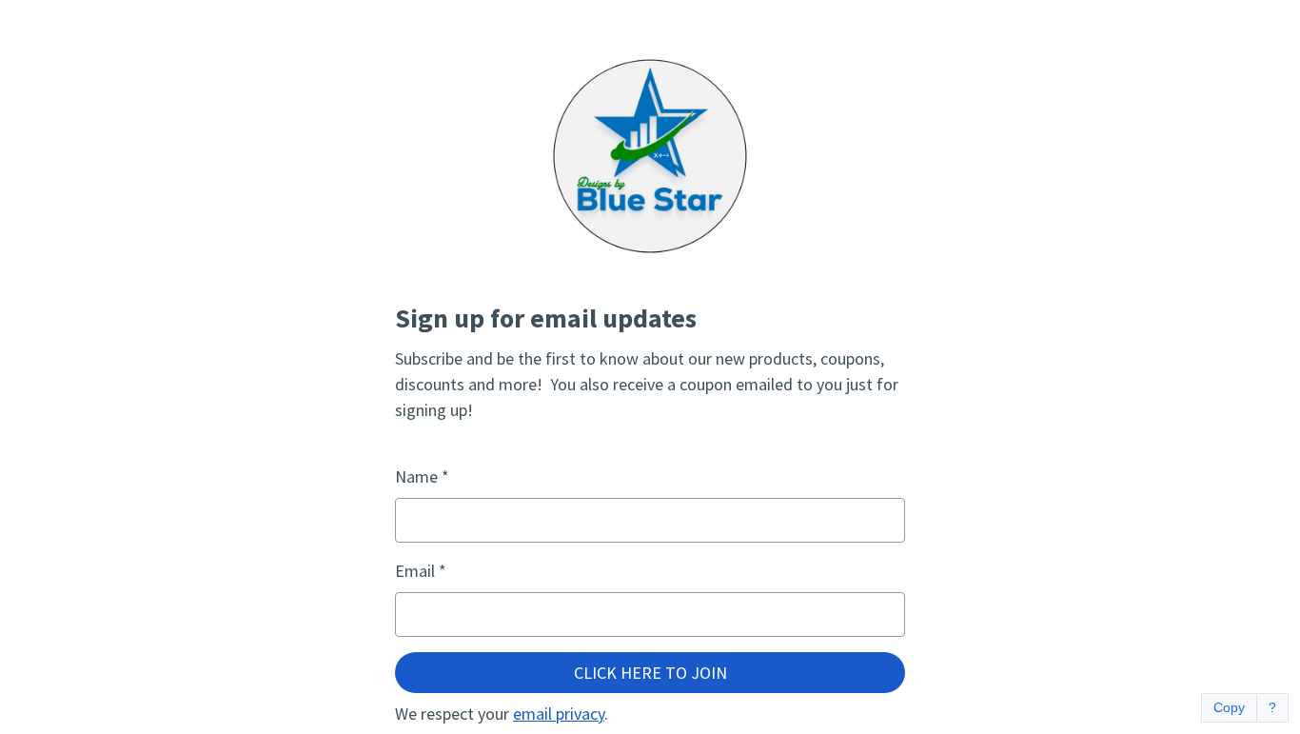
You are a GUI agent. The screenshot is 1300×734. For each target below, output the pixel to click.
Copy (1229, 707)
